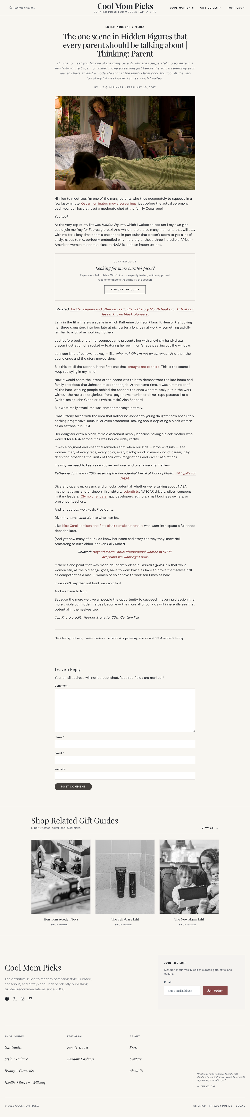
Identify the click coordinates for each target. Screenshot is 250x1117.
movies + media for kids (109, 638)
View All (210, 828)
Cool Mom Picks (125, 6)
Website (60, 769)
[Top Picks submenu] (244, 8)
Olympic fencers (93, 496)
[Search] (10, 7)
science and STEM (150, 638)
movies (88, 638)
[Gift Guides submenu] (220, 8)
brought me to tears (143, 367)
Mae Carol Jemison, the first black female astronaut (102, 525)
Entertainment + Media (125, 27)
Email (59, 753)
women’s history (173, 638)
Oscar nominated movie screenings (109, 203)
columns (77, 638)
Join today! (215, 991)
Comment (62, 685)
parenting (131, 638)
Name (59, 737)
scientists (131, 491)
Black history (63, 638)
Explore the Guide (128, 291)
